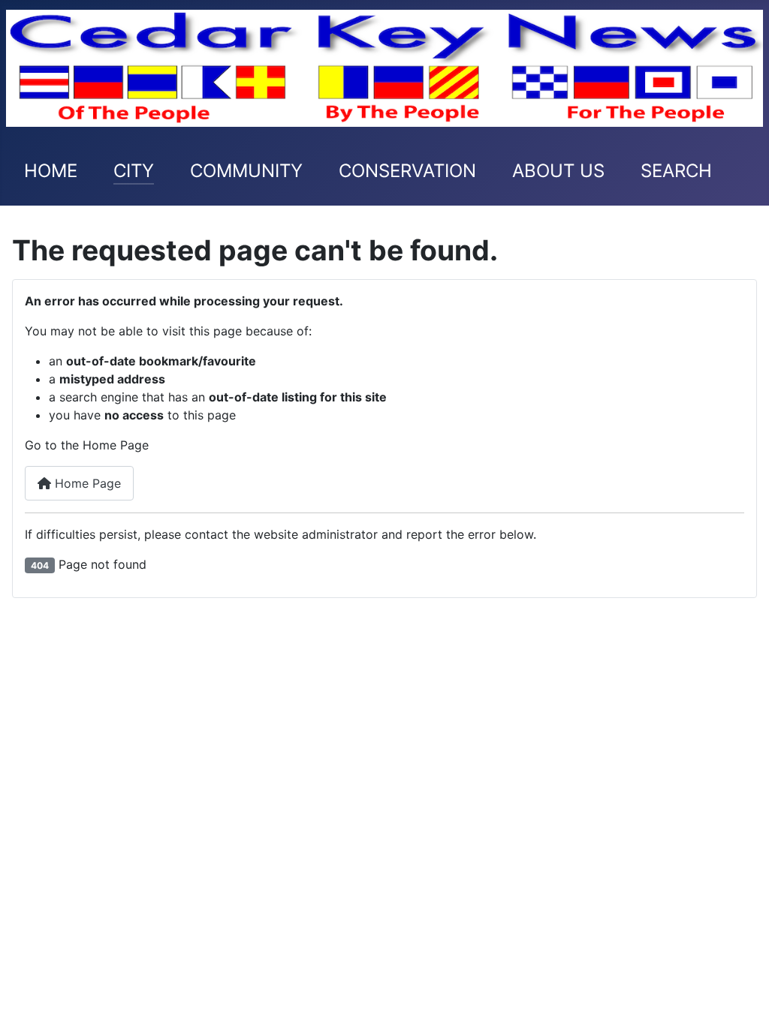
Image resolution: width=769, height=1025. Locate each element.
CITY (133, 171)
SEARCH (676, 171)
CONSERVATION (407, 171)
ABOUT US (558, 171)
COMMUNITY (246, 171)
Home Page (86, 483)
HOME (50, 171)
